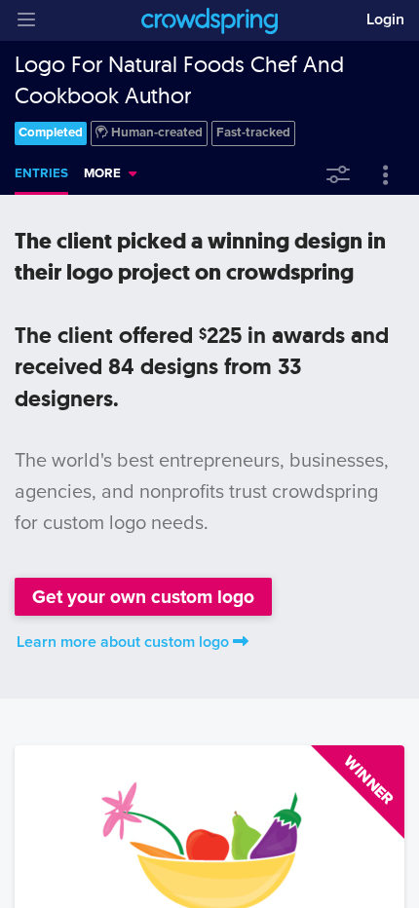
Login (385, 19)
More (102, 173)
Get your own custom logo (143, 597)
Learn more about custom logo (123, 642)
